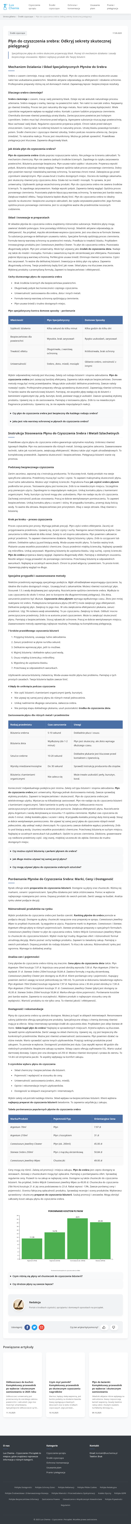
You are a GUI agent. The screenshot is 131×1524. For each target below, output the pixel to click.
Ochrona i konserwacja (74, 7)
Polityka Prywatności (113, 1499)
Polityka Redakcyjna (108, 1487)
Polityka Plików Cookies (87, 1487)
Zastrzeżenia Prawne (51, 1499)
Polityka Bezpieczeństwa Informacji (24, 1499)
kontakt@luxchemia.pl (106, 1453)
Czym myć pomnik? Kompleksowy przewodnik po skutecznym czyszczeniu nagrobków (64, 1386)
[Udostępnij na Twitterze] (34, 1327)
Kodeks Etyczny (104, 1493)
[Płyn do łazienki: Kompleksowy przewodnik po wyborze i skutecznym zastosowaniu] (108, 1363)
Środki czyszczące (54, 7)
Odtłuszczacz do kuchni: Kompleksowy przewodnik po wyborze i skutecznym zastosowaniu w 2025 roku (21, 1386)
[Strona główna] (12, 7)
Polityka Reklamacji (66, 1487)
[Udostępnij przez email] (41, 1327)
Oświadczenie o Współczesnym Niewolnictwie (82, 1499)
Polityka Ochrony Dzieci (45, 1487)
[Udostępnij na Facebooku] (27, 1327)
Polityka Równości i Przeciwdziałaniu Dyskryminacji (73, 1493)
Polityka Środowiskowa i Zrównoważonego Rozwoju (26, 1493)
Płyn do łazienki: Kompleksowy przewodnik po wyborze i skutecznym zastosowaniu (107, 1386)
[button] (104, 1327)
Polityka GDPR (120, 1493)
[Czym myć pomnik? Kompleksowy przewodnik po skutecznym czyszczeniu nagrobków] (65, 1363)
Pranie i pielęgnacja (112, 7)
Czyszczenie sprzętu (34, 7)
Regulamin (65, 1505)
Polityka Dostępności (23, 1487)
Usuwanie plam (95, 7)
